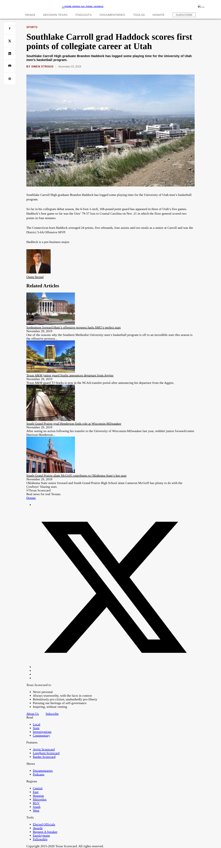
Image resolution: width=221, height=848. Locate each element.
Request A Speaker (45, 831)
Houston (38, 795)
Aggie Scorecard (44, 749)
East (36, 792)
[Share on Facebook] (9, 28)
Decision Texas (55, 14)
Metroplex (40, 799)
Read (29, 14)
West (36, 810)
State (36, 728)
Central (38, 788)
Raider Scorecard (44, 756)
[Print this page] (9, 78)
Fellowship (40, 839)
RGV (36, 803)
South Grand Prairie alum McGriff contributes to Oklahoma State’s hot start (76, 475)
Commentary (41, 735)
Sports (32, 27)
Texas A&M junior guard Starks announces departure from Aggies (69, 375)
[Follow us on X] (114, 667)
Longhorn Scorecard (46, 753)
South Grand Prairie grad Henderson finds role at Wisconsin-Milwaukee (73, 423)
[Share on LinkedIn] (9, 53)
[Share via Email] (9, 66)
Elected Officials (44, 824)
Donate (159, 14)
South (36, 806)
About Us (32, 713)
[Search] (201, 6)
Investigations (42, 731)
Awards (38, 828)
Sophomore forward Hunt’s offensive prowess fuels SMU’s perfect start (73, 327)
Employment (41, 835)
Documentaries (112, 14)
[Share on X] (9, 41)
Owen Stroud (42, 66)
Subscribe (184, 14)
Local (36, 724)
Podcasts (84, 14)
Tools (138, 14)
